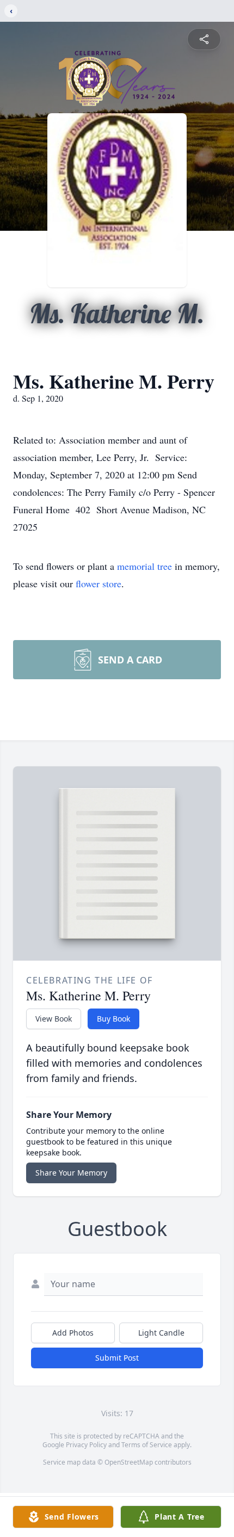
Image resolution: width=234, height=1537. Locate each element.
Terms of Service (146, 1444)
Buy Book (113, 1018)
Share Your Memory (71, 1172)
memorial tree (144, 566)
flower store (98, 583)
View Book (53, 1018)
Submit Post (117, 1357)
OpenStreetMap (128, 1462)
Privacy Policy (86, 1444)
